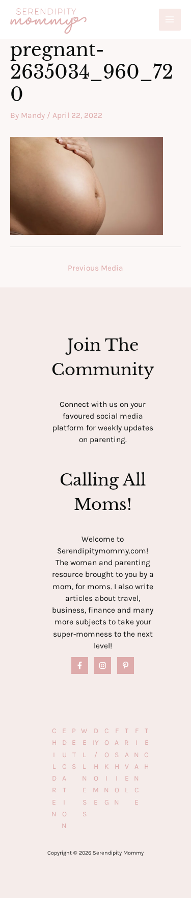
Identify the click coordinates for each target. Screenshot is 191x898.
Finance (136, 766)
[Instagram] (102, 665)
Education (64, 778)
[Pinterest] (125, 665)
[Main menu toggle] (170, 20)
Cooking (106, 766)
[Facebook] (79, 665)
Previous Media (95, 268)
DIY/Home (96, 766)
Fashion (116, 766)
